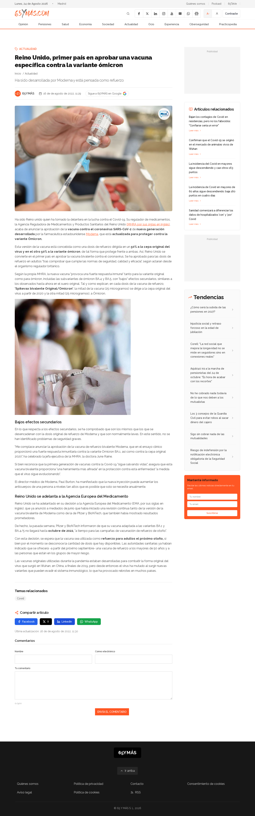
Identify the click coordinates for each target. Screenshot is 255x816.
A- (208, 13)
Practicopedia (228, 24)
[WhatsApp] (188, 14)
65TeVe (232, 3)
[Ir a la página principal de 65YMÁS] (32, 13)
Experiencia (172, 24)
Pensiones (44, 24)
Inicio (18, 73)
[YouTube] (172, 14)
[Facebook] (139, 14)
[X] (147, 14)
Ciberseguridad (199, 24)
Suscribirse (212, 513)
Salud (65, 24)
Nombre (19, 651)
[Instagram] (163, 14)
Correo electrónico (105, 651)
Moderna (92, 234)
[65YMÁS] (18, 94)
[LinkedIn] (155, 14)
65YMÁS (28, 93)
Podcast (216, 3)
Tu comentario (22, 668)
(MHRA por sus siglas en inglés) (148, 224)
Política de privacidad (88, 784)
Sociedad (108, 24)
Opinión (23, 24)
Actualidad (131, 24)
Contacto (137, 784)
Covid (20, 598)
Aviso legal (24, 792)
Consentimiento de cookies (206, 784)
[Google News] (196, 14)
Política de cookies (86, 792)
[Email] (180, 14)
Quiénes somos (195, 3)
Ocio (151, 24)
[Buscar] (128, 13)
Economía (85, 24)
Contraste (231, 13)
